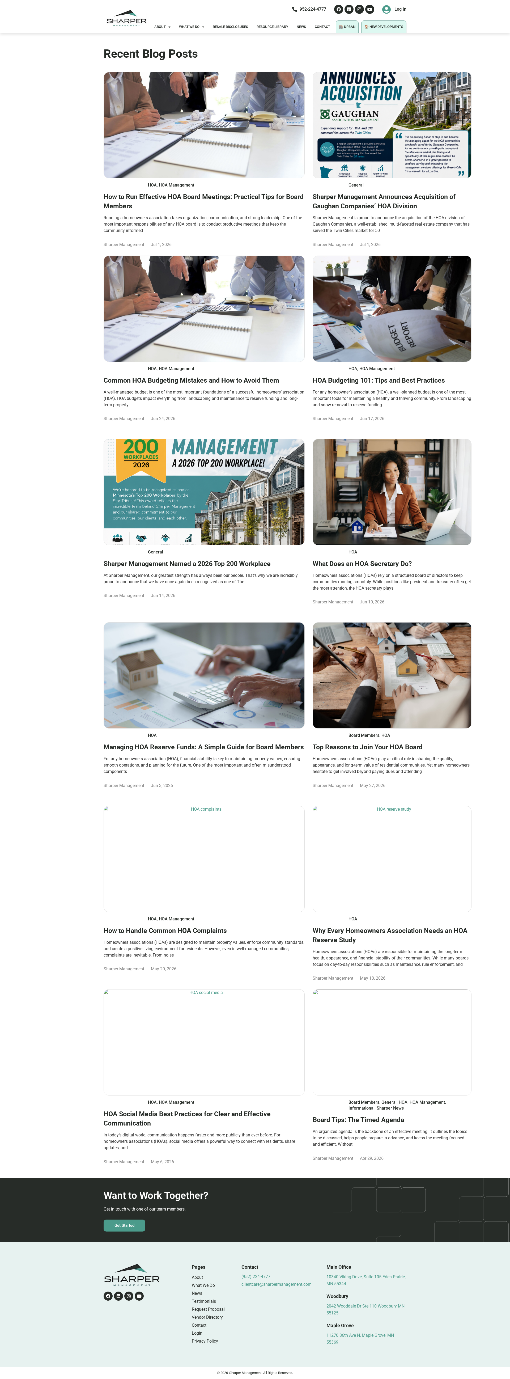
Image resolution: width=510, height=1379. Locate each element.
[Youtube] (369, 9)
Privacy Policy (205, 1341)
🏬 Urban (347, 27)
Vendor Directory (207, 1317)
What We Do (189, 27)
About (160, 27)
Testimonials (204, 1301)
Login (197, 1333)
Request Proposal (208, 1309)
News (301, 27)
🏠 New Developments (383, 27)
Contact (322, 27)
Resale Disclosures (230, 27)
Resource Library (272, 27)
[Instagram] (359, 9)
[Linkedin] (349, 9)
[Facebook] (338, 9)
